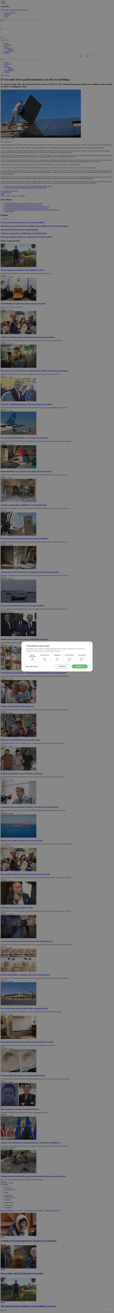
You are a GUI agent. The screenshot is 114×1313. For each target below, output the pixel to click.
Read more (57, 651)
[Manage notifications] (109, 1309)
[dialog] (57, 656)
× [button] (89, 643)
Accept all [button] (80, 666)
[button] (32, 666)
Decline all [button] (62, 666)
